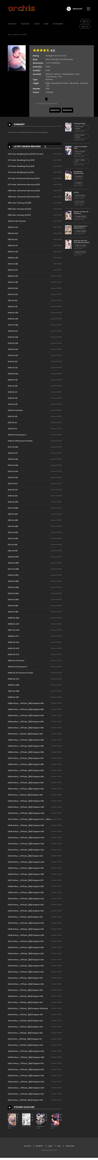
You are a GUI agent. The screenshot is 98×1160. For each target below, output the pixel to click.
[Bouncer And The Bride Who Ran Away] (68, 244)
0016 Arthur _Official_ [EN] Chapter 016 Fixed (28, 1008)
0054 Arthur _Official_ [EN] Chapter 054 (26, 776)
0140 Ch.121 (13, 367)
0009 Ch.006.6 (80, 246)
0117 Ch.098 (13, 508)
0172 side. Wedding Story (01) (21, 172)
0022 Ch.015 (79, 202)
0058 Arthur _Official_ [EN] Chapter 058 (26, 752)
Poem (48, 66)
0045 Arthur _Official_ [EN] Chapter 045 (26, 831)
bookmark (58, 24)
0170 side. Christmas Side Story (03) (24, 184)
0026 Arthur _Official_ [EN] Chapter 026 (26, 947)
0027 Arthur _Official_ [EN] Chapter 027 (26, 941)
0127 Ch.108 (13, 447)
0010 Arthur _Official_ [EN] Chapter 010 (25, 1045)
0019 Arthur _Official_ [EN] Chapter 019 (25, 990)
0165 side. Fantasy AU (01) (19, 215)
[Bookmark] (46, 99)
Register (25, 24)
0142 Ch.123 (13, 355)
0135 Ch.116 (12, 398)
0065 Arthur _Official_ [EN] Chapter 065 (26, 709)
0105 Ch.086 (13, 581)
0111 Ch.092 (12, 544)
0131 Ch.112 (12, 422)
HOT (48, 85)
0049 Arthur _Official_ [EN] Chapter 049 (26, 807)
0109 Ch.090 (13, 557)
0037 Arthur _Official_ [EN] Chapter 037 (26, 880)
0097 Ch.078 (13, 630)
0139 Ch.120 (13, 374)
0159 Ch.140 (13, 251)
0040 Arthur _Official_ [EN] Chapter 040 (26, 862)
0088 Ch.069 (13, 685)
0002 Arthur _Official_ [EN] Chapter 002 (26, 1094)
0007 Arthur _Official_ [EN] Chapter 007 (26, 1063)
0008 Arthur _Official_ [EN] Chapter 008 (26, 1057)
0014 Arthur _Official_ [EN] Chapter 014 (25, 1021)
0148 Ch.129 (13, 319)
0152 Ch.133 (13, 294)
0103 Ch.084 (13, 593)
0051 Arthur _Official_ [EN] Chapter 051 (25, 795)
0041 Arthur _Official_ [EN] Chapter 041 (25, 856)
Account (12, 24)
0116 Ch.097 (13, 514)
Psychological (68, 74)
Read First (55, 110)
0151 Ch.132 (12, 300)
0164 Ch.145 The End (17, 221)
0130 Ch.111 (12, 428)
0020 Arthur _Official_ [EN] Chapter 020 (26, 984)
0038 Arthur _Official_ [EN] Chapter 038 (26, 874)
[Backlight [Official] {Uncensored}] (12, 1119)
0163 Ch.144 (13, 227)
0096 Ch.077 (13, 636)
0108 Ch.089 (13, 563)
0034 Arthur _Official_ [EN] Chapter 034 (26, 898)
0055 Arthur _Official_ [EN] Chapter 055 (26, 770)
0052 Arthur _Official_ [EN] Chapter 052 (26, 789)
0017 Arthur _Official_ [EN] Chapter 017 (25, 1002)
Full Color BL (74, 83)
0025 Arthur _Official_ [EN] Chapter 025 (26, 953)
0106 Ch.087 (13, 575)
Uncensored (51, 76)
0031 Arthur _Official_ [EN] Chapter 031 (25, 917)
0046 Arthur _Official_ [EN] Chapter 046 (26, 825)
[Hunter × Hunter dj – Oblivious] (68, 215)
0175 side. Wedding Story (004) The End (25, 154)
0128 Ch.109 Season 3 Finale (20, 441)
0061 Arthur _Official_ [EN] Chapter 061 (25, 734)
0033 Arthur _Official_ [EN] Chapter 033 (26, 905)
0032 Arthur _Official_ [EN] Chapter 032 (26, 911)
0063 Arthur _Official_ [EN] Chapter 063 (26, 721)
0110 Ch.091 (13, 551)
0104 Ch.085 (13, 587)
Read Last (67, 110)
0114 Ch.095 (13, 526)
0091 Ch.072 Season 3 (17, 667)
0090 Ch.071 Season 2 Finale (20, 673)
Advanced (77, 9)
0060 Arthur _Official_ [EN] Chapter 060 (26, 740)
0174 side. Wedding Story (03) (21, 160)
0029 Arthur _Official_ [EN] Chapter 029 (26, 929)
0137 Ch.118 (12, 386)
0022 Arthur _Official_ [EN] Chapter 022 (26, 972)
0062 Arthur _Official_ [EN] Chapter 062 (26, 728)
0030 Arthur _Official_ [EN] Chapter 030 (26, 923)
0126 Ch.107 (13, 453)
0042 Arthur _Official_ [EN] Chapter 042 (26, 850)
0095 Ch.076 (13, 642)
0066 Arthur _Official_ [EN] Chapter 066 (26, 703)
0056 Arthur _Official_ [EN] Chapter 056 (26, 764)
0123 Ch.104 (13, 471)
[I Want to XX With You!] (68, 150)
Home (10, 35)
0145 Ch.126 (13, 337)
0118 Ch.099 (13, 502)
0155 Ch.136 (13, 276)
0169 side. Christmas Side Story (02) (24, 190)
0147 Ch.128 (13, 325)
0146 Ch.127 (13, 331)
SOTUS (76, 192)
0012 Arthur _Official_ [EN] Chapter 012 (25, 1033)
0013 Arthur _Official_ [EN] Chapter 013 (25, 1027)
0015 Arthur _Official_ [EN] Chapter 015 (25, 1014)
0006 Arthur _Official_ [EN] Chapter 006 (26, 1069)
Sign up (85, 26)
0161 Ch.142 (12, 239)
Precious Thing (79, 124)
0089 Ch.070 (13, 679)
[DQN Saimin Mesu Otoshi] (55, 1119)
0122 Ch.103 (13, 477)
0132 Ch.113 (12, 416)
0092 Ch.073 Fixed (16, 660)
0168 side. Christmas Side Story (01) (23, 197)
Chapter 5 (78, 183)
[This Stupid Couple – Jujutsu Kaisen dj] (26, 1119)
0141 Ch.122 (12, 361)
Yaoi (60, 76)
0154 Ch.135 (13, 282)
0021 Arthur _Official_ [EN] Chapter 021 (25, 978)
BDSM (48, 83)
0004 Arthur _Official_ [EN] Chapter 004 (26, 1082)
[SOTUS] (68, 196)
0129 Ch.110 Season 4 (17, 435)
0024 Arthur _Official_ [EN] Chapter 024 (26, 959)
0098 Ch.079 (13, 624)
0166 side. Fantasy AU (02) (19, 209)
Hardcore (84, 83)
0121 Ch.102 (12, 483)
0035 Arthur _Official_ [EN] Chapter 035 (26, 892)
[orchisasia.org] (21, 9)
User (46, 24)
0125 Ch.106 (13, 459)
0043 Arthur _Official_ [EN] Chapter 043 (26, 844)
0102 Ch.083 (13, 599)
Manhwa (17, 35)
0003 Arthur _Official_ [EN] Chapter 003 (26, 1088)
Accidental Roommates (78, 172)
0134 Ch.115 (12, 404)
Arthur (24, 35)
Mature (57, 74)
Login (36, 24)
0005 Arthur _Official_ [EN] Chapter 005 (26, 1075)
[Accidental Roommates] (68, 175)
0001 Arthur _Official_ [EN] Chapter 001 (25, 1100)
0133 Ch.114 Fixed (15, 410)
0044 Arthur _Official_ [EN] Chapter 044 (26, 837)
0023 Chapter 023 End (80, 153)
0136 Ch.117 (12, 392)
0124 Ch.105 (13, 465)
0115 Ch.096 (13, 520)
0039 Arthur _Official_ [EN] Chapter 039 (26, 868)
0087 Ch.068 (13, 691)
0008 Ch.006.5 (80, 252)
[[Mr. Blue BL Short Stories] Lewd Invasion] (40, 1119)
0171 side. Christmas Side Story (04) (23, 178)
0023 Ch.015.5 (79, 196)
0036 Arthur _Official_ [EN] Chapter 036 (26, 886)
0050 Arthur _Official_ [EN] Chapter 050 (26, 801)
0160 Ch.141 (13, 245)
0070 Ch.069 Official (79, 136)
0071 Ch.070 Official (79, 128)
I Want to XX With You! (80, 147)
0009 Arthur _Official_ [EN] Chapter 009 (26, 1051)
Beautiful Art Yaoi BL (60, 83)
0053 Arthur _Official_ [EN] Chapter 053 (26, 782)
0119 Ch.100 (13, 496)
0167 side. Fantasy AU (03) (19, 203)
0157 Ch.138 (13, 264)
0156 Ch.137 (13, 270)
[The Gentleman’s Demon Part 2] (68, 229)
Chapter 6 (78, 176)
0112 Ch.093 (13, 538)
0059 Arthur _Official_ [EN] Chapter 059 (26, 746)
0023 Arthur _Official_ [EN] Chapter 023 (26, 966)
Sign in (85, 21)
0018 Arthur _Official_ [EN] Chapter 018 (25, 996)
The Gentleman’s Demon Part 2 (80, 227)
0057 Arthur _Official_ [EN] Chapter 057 (26, 758)
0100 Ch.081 (13, 612)
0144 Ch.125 (13, 343)
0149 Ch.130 (13, 313)
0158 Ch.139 (13, 258)
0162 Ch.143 (13, 233)
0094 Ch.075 (13, 648)
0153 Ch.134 (13, 288)
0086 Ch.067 (13, 697)
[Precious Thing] (68, 127)
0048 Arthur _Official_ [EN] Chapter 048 (26, 813)
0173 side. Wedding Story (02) (21, 166)
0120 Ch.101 (13, 490)
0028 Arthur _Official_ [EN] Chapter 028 (26, 935)
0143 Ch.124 (13, 349)
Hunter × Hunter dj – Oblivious (81, 212)
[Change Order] (45, 146)
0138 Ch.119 (12, 380)
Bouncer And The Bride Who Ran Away (81, 241)
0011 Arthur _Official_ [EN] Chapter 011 (25, 1039)
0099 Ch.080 (13, 618)
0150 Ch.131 (12, 306)
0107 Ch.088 (13, 569)
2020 (48, 88)
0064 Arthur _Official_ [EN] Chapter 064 (26, 715)
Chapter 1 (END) (80, 217)
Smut (77, 74)
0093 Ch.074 (13, 654)
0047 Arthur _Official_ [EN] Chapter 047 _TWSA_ (30, 819)
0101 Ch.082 (13, 605)
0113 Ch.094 (13, 532)
